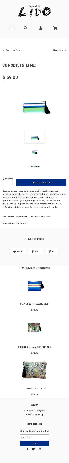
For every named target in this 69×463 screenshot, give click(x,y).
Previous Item (12, 49)
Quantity (8, 178)
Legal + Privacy (34, 414)
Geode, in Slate (34, 388)
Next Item (58, 49)
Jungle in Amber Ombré (34, 346)
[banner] (34, 11)
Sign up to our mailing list (34, 431)
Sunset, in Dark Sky (34, 303)
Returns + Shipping (34, 410)
